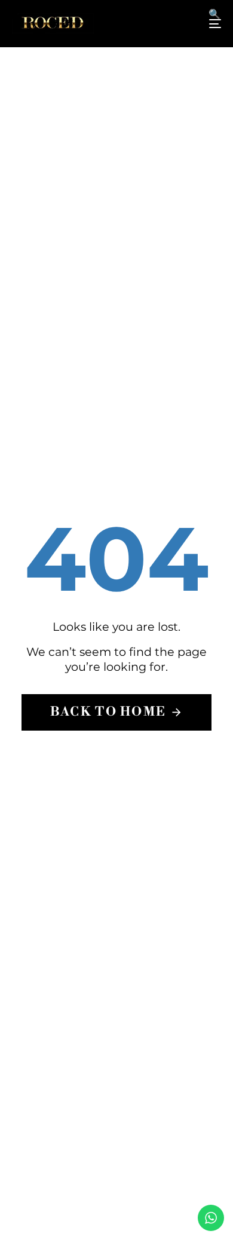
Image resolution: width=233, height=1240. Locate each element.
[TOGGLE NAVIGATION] (186, 23)
